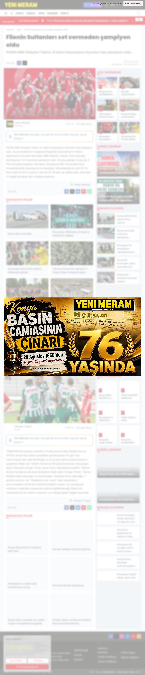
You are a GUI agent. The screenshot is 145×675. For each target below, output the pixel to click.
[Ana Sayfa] (12, 13)
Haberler (10, 29)
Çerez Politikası (107, 661)
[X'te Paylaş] (25, 63)
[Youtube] (133, 636)
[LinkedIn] (127, 636)
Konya (20, 13)
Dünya (64, 13)
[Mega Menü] (6, 13)
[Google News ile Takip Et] (84, 124)
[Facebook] (110, 636)
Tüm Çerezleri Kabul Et (27, 667)
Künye (78, 654)
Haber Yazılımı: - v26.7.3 (115, 672)
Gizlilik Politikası (107, 656)
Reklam (78, 659)
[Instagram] (122, 636)
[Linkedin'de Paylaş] (78, 191)
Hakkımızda (81, 650)
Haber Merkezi (22, 124)
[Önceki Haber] (137, 19)
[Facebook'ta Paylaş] (19, 63)
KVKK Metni (128, 652)
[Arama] (138, 13)
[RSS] (139, 636)
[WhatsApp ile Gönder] (89, 191)
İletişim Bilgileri (130, 657)
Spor (41, 13)
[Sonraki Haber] (141, 19)
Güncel (31, 13)
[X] (116, 636)
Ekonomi (52, 13)
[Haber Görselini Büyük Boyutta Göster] (49, 93)
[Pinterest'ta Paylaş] (83, 191)
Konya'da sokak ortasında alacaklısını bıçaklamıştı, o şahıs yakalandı (62, 20)
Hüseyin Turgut (23, 428)
